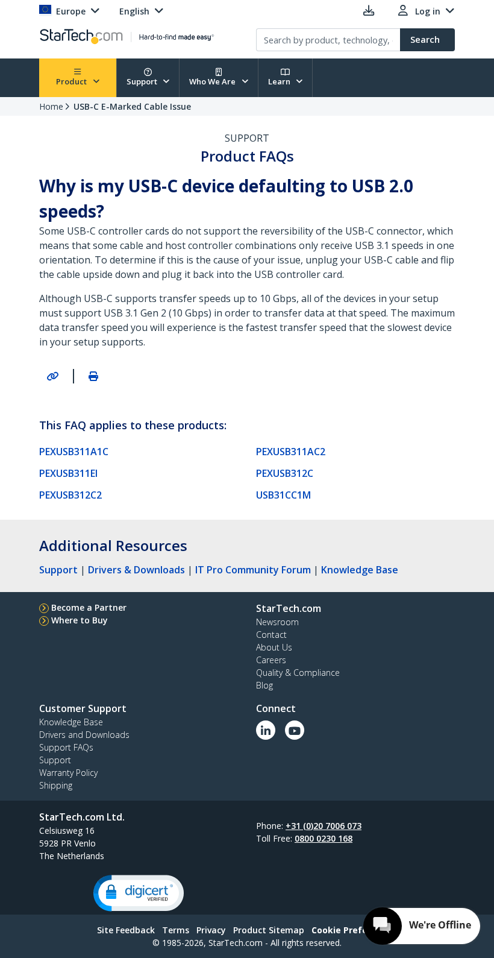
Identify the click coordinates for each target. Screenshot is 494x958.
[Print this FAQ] (93, 376)
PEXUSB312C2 (70, 495)
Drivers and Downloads (84, 734)
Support (143, 81)
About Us (274, 647)
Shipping (55, 785)
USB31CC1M (283, 495)
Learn (280, 81)
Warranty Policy (68, 772)
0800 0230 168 (323, 838)
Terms (175, 930)
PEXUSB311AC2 (290, 451)
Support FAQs (66, 747)
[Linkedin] (265, 730)
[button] (138, 893)
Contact (271, 634)
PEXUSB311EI (68, 473)
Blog (264, 685)
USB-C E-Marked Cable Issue (132, 106)
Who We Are (213, 81)
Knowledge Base (359, 569)
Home (51, 106)
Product (72, 81)
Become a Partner (89, 607)
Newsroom (277, 622)
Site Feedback (126, 930)
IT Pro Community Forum (253, 569)
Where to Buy (79, 620)
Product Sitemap (268, 930)
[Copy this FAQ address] (52, 376)
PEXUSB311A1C (73, 451)
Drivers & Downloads (136, 569)
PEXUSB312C (284, 473)
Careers (271, 660)
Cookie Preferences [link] (354, 930)
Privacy (211, 930)
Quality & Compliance (298, 672)
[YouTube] (294, 730)
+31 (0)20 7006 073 (323, 825)
